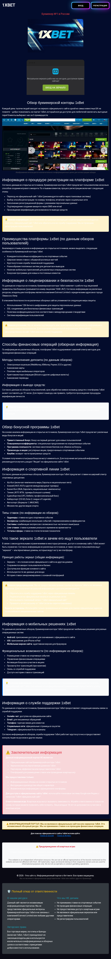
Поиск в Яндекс (64, 835)
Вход (80, 5)
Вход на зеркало (56, 87)
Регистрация (100, 5)
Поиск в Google (47, 835)
